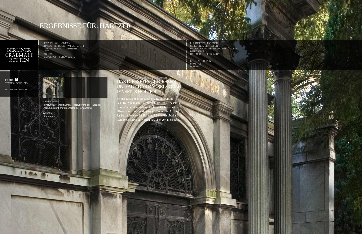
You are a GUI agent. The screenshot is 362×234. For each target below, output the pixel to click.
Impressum (197, 51)
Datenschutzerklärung (205, 54)
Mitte (46, 51)
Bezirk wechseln (16, 89)
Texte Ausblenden (16, 83)
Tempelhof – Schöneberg (59, 57)
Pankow (47, 54)
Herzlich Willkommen (56, 43)
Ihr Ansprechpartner (204, 43)
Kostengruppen (200, 61)
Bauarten (196, 66)
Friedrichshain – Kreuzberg (61, 48)
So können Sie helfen (204, 46)
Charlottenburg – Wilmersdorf (64, 46)
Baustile (195, 63)
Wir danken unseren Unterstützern (213, 48)
